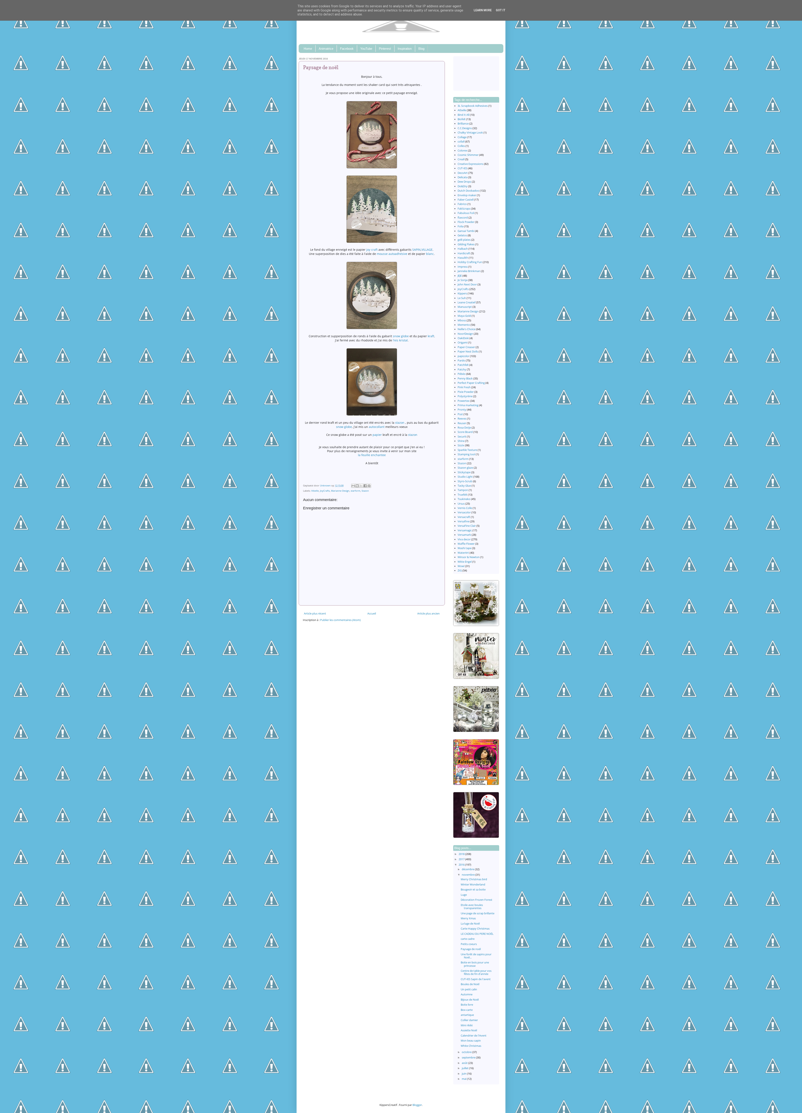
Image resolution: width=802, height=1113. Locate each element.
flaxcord (463, 217)
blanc (430, 254)
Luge (464, 895)
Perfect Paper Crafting (471, 383)
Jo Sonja (462, 280)
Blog (421, 48)
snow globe (401, 336)
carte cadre (468, 939)
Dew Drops (464, 181)
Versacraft (464, 517)
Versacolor (464, 512)
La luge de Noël (470, 923)
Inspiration (405, 48)
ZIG (460, 570)
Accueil (371, 613)
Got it (500, 10)
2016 (462, 864)
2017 (462, 859)
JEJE (460, 275)
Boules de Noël (470, 984)
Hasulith (463, 257)
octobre (467, 1052)
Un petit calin (469, 989)
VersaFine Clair (467, 526)
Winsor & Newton (469, 557)
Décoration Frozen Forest (476, 900)
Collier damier (469, 1020)
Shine (461, 441)
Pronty (462, 409)
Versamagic (465, 530)
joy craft (372, 250)
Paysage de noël (471, 949)
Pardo (461, 360)
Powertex (464, 401)
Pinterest (385, 48)
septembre (469, 1057)
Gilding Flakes (466, 244)
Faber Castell (465, 199)
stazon (399, 423)
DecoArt (463, 173)
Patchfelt (463, 365)
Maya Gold (464, 316)
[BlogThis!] (357, 486)
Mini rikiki (467, 1025)
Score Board (465, 432)
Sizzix (461, 445)
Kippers (462, 293)
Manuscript (465, 307)
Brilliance (463, 123)
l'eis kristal (400, 340)
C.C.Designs (465, 128)
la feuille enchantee (372, 455)
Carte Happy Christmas (475, 928)
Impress (463, 266)
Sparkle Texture (467, 450)
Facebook (347, 48)
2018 (462, 854)
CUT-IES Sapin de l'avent (476, 979)
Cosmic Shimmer (468, 155)
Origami (462, 342)
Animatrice (326, 48)
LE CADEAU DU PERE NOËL (477, 934)
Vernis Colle (465, 508)
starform (355, 490)
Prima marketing (468, 405)
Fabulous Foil (466, 213)
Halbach (463, 249)
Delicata (462, 177)
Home (308, 48)
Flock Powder (466, 222)
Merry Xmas (468, 918)
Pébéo (462, 374)
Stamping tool (466, 454)
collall (461, 141)
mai (464, 1079)
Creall (461, 159)
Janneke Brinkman (469, 271)
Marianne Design (340, 490)
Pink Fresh (464, 387)
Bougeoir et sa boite (473, 889)
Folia (460, 226)
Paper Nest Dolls (468, 351)
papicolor (463, 356)
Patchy (462, 369)
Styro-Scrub (465, 481)
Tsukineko (464, 499)
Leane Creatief (466, 302)
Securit (462, 436)
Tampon (463, 490)
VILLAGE (427, 250)
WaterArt (463, 553)
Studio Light (465, 476)
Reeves (462, 418)
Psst (460, 414)
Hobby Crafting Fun (470, 262)
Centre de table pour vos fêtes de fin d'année (476, 972)
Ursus (461, 503)
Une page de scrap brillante (477, 913)
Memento (464, 325)
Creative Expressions (470, 164)
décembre (468, 869)
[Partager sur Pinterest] (369, 486)
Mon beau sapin (471, 1040)
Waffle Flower (466, 544)
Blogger (417, 1105)
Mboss (462, 320)
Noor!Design (465, 334)
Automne (466, 994)
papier (377, 435)
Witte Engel (465, 561)
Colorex (462, 150)
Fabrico (462, 204)
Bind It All (463, 115)
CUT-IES (462, 168)
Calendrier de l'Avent (473, 1035)
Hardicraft (464, 253)
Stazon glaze (465, 467)
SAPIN (416, 250)
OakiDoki (463, 338)
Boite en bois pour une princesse (475, 964)
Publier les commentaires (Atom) (340, 620)
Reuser (462, 423)
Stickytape (464, 472)
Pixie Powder (466, 392)
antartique (467, 1015)
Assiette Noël (469, 1030)
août (465, 1063)
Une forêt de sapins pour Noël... (476, 956)
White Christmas (471, 1046)
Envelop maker (467, 195)
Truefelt (462, 494)
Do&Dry (462, 186)
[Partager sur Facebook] (365, 486)
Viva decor (464, 539)
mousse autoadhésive (392, 254)
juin (464, 1073)
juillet (465, 1068)
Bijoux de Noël (470, 999)
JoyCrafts (325, 490)
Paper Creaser (466, 347)
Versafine (463, 521)
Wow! (461, 566)
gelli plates (464, 240)
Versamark (464, 535)
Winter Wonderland (473, 884)
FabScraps (464, 208)
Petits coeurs (469, 944)
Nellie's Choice (466, 329)
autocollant (377, 427)
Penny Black (465, 378)
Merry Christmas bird (474, 879)
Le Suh (462, 298)
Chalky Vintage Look (470, 132)
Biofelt (462, 119)
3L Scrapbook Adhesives (473, 106)
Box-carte (467, 1010)
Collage (462, 137)
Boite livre (467, 1004)
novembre (468, 874)
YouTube (366, 48)
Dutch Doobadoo (468, 190)
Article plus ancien (428, 613)
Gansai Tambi (466, 231)
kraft (431, 336)
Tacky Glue (464, 485)
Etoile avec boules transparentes (472, 906)
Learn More (483, 10)
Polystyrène (465, 396)
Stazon (365, 490)
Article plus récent (315, 613)
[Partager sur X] (361, 486)
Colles (461, 146)
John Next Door (467, 284)
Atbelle (315, 490)
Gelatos (462, 235)
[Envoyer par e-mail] (353, 486)
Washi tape (464, 548)
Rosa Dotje (464, 427)
